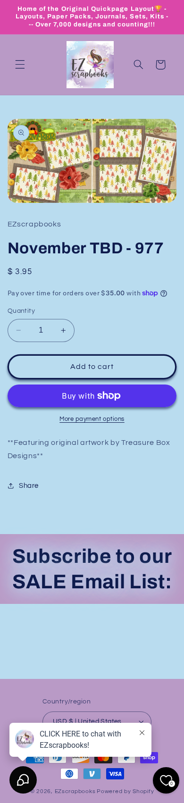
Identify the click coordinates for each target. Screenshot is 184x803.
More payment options (92, 419)
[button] (20, 64)
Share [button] (29, 485)
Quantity (21, 311)
